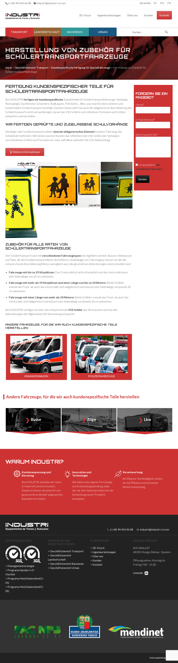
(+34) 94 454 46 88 (121, 529)
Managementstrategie (20, 565)
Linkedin (138, 572)
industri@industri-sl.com (154, 529)
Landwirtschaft (47, 32)
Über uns (132, 15)
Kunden (148, 15)
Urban (103, 32)
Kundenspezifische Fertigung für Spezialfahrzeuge (80, 67)
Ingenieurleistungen (109, 15)
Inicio (8, 67)
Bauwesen (75, 32)
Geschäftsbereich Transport (31, 67)
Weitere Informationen (26, 152)
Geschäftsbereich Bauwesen (67, 563)
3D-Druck (85, 15)
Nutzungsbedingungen (160, 657)
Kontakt (164, 15)
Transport (19, 32)
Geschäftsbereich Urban (64, 567)
